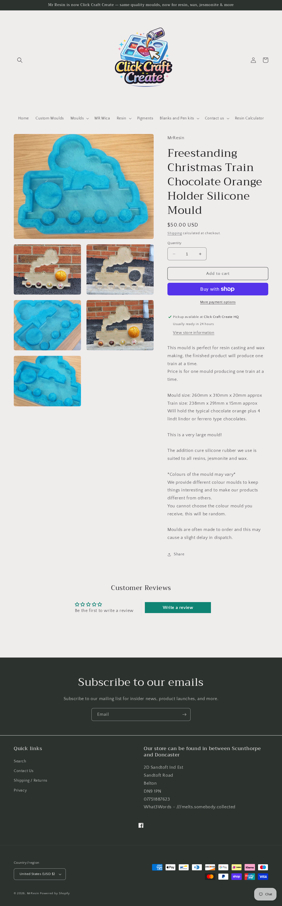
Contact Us (24, 771)
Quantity (174, 243)
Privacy (20, 790)
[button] (20, 60)
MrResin (33, 893)
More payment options (218, 302)
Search (20, 761)
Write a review (178, 607)
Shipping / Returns (30, 780)
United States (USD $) (37, 874)
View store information (193, 333)
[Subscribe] (184, 714)
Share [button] (179, 554)
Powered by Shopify (55, 893)
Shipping (174, 233)
